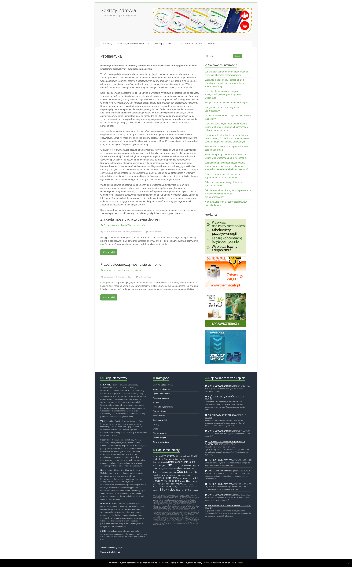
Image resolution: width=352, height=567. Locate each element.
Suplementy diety (160, 420)
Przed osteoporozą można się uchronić (130, 264)
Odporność (170, 475)
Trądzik (195, 478)
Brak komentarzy (155, 232)
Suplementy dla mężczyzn (111, 547)
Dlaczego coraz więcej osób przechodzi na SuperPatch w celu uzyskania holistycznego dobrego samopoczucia (226, 127)
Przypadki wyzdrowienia (163, 407)
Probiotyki (118, 232)
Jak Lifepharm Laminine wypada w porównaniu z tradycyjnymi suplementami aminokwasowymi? (228, 193)
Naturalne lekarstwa (161, 389)
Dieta (185, 461)
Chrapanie (189, 459)
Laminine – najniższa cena (221, 460)
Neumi (103, 470)
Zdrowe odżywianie (131, 270)
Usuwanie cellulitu (159, 487)
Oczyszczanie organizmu (167, 472)
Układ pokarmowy (174, 484)
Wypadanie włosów (181, 487)
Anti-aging (156, 456)
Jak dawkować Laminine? (191, 43)
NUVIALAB (105, 503)
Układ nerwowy (136, 232)
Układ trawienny (187, 484)
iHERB (103, 531)
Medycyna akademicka (163, 385)
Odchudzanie (187, 471)
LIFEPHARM (105, 385)
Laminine (174, 465)
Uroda (155, 429)
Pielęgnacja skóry (183, 475)
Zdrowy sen (180, 490)
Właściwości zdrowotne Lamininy (132, 43)
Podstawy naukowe (161, 398)
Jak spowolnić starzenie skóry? (224, 506)
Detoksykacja (175, 462)
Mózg (155, 468)
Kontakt (211, 43)
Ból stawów (180, 456)
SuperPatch (105, 440)
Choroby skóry (180, 459)
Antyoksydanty (167, 456)
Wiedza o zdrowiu (136, 225)
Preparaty (107, 43)
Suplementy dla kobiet (110, 552)
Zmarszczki (194, 490)
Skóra (168, 477)
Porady (107, 225)
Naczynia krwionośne (166, 469)
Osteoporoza (108, 277)
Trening (156, 424)
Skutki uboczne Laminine (220, 386)
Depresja (107, 232)
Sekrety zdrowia (119, 225)
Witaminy (170, 487)
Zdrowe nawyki (159, 437)
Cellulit (194, 456)
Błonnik (188, 456)
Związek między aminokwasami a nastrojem (226, 102)
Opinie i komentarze (161, 393)
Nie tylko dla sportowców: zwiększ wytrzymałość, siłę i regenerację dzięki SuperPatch (223, 94)
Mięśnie (195, 465)
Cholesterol (158, 459)
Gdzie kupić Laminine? (163, 43)
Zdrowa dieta (126, 277)
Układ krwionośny (190, 481)
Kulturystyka (159, 465)
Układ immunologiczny (167, 480)
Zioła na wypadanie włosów (222, 415)
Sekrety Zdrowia (118, 10)
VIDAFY (103, 421)
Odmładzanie (159, 475)
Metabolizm (186, 466)
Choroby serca (169, 459)
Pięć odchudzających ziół (221, 397)
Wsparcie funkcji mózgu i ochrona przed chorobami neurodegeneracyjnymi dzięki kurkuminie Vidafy (224, 83)
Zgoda (240, 563)
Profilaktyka (126, 232)
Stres (174, 478)
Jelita (112, 232)
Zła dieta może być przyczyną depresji (130, 219)
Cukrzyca (156, 462)
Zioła (187, 489)
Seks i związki (159, 415)
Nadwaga (179, 468)
